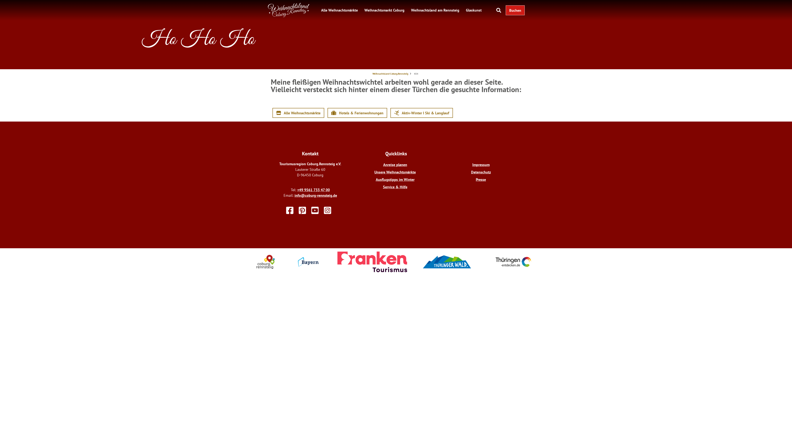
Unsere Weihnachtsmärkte (395, 172)
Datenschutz (481, 172)
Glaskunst (474, 10)
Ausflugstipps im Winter (395, 179)
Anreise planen (395, 164)
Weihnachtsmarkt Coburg (384, 10)
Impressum (481, 164)
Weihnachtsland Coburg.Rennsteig (390, 73)
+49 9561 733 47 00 (313, 189)
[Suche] (499, 10)
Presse (481, 179)
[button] (515, 10)
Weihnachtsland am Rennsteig (435, 10)
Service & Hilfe (395, 187)
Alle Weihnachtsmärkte (339, 10)
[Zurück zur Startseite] (288, 16)
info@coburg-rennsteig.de (316, 195)
